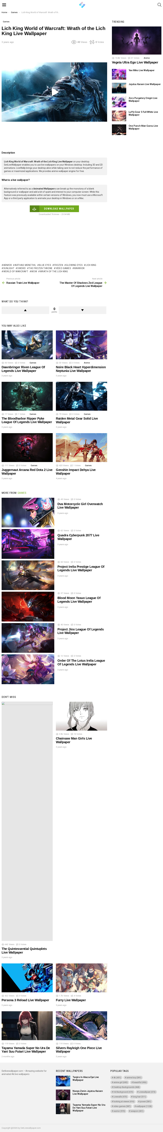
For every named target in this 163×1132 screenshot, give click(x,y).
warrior (79, 268)
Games (33, 363)
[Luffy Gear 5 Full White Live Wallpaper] (119, 116)
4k (117, 1077)
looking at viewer (123, 1101)
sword (21, 268)
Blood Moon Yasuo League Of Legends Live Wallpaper (78, 599)
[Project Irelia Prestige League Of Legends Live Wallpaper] (28, 575)
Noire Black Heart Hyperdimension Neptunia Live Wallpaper (81, 369)
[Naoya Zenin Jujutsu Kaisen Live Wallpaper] (63, 1095)
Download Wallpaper (59, 208)
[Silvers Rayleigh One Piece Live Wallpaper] (81, 1025)
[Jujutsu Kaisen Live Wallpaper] (119, 88)
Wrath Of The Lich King (54, 271)
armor (7, 265)
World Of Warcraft (15, 271)
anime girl (120, 1082)
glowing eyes (74, 265)
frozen (58, 265)
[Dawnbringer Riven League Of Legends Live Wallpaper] (27, 344)
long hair (139, 1096)
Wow (34, 271)
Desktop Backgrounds (126, 1087)
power (145, 1101)
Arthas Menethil (25, 265)
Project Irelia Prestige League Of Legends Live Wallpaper (80, 568)
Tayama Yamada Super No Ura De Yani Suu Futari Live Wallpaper (26, 1049)
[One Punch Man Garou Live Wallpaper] (119, 129)
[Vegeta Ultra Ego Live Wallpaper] (136, 40)
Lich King (91, 265)
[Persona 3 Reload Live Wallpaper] (27, 977)
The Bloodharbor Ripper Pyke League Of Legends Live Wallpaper (27, 420)
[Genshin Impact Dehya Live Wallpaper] (81, 447)
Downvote (82, 310)
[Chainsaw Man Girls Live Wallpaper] (81, 716)
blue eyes (45, 265)
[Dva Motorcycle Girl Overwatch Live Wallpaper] (28, 513)
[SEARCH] (159, 5)
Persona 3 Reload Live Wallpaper (25, 1000)
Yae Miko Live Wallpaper (142, 70)
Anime (87, 363)
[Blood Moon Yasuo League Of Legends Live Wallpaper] (28, 606)
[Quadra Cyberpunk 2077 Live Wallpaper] (28, 544)
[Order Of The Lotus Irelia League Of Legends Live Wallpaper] (28, 669)
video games (63, 268)
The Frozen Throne (41, 268)
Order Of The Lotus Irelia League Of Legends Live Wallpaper (81, 662)
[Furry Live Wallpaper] (81, 977)
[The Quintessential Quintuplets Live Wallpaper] (27, 821)
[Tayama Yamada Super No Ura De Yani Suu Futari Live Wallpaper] (27, 1025)
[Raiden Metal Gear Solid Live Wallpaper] (81, 396)
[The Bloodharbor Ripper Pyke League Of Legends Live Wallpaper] (27, 396)
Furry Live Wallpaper (71, 1000)
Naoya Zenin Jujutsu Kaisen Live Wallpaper (88, 1092)
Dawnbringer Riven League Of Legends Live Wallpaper (23, 369)
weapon (137, 1111)
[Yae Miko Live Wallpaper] (119, 74)
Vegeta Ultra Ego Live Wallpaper (135, 62)
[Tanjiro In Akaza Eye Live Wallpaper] (63, 1081)
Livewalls (120, 1096)
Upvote (25, 310)
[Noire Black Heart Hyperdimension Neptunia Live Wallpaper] (81, 344)
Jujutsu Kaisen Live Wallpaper (145, 84)
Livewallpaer (147, 1092)
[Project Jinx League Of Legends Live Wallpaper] (28, 638)
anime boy (134, 1077)
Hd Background (123, 1092)
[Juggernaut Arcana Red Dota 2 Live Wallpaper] (27, 447)
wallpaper (144, 1106)
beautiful (140, 1082)
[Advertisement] (59, 54)
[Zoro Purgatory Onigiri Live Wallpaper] (119, 102)
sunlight (8, 268)
